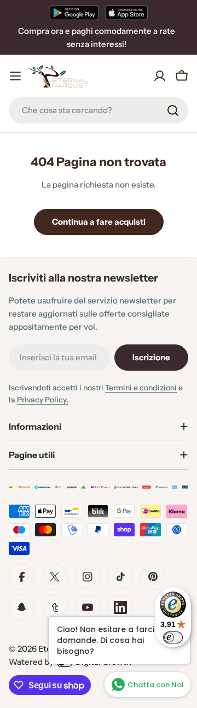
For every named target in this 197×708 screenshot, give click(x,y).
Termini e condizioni (141, 388)
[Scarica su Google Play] (74, 12)
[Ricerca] (172, 110)
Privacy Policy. (42, 400)
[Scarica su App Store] (126, 12)
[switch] (173, 637)
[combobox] (98, 110)
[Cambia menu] (15, 76)
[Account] (159, 76)
